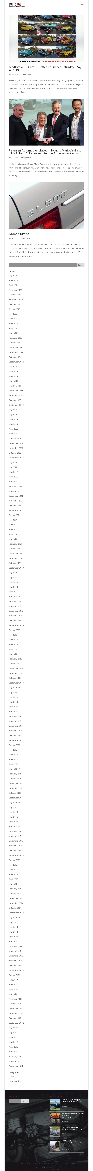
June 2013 (13, 979)
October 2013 (15, 965)
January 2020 (15, 606)
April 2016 (13, 821)
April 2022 (13, 476)
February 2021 (15, 543)
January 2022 (15, 491)
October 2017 (15, 735)
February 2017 (15, 773)
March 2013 (14, 994)
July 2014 (13, 922)
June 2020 (13, 582)
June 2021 (13, 524)
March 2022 (14, 481)
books (11, 1076)
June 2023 (13, 419)
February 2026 (15, 290)
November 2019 (16, 615)
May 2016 (13, 817)
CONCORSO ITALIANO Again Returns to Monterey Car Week (71, 1101)
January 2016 (15, 836)
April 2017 (13, 764)
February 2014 (15, 946)
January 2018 (15, 721)
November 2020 (16, 558)
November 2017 (16, 730)
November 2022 (16, 448)
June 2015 (13, 869)
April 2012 (13, 1047)
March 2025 (14, 333)
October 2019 (15, 620)
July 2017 (13, 750)
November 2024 (16, 352)
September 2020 (16, 568)
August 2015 (14, 860)
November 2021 (16, 500)
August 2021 (14, 515)
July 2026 (13, 275)
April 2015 (13, 879)
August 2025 (14, 309)
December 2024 (16, 347)
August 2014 (14, 917)
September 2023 (16, 405)
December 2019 (16, 611)
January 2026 (15, 294)
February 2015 (15, 888)
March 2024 (14, 381)
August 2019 (14, 630)
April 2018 (13, 706)
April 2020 (13, 591)
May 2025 (13, 323)
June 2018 (13, 697)
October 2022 (15, 453)
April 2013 (13, 989)
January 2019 (15, 663)
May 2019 (13, 644)
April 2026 (13, 285)
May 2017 (13, 759)
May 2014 (13, 932)
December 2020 (16, 553)
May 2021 (13, 529)
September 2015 (16, 855)
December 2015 (16, 841)
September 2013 (16, 970)
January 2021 (15, 548)
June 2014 (13, 927)
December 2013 (16, 955)
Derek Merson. (52, 1167)
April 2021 (13, 534)
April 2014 (13, 936)
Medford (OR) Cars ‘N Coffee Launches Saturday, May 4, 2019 (45, 68)
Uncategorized (25, 74)
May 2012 (13, 1042)
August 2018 (14, 687)
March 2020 (14, 596)
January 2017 (15, 778)
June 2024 (13, 371)
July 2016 (13, 807)
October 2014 (15, 908)
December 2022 (16, 443)
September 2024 (16, 361)
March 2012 (14, 1051)
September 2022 (16, 457)
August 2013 (14, 975)
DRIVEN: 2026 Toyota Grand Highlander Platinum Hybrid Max (72, 1128)
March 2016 (14, 826)
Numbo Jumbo (19, 234)
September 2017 (16, 740)
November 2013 (16, 960)
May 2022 (13, 472)
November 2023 (16, 395)
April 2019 (13, 649)
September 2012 (16, 1023)
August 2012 (14, 1027)
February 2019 (15, 658)
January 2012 (15, 1061)
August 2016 (14, 802)
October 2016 (15, 793)
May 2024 (13, 376)
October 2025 (15, 304)
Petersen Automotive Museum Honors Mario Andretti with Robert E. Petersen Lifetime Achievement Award (45, 151)
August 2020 (14, 572)
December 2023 (16, 390)
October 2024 (15, 357)
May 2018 (13, 702)
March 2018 (14, 711)
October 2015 (15, 850)
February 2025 (15, 338)
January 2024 (15, 385)
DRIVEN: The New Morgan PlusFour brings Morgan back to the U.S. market (73, 1143)
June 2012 (13, 1037)
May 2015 (13, 874)
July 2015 (13, 865)
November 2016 (16, 788)
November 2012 (16, 1013)
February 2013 (15, 999)
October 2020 (15, 563)
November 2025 (16, 299)
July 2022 (13, 467)
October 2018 (15, 678)
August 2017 (14, 745)
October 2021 (15, 505)
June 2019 (13, 639)
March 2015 (14, 884)
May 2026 (13, 280)
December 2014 (16, 898)
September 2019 (16, 625)
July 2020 (13, 577)
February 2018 (15, 716)
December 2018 (16, 668)
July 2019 (13, 635)
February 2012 (15, 1056)
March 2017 (14, 769)
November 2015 (16, 845)
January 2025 (15, 342)
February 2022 (15, 486)
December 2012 (16, 1008)
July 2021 (13, 520)
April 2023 (13, 429)
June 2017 (13, 754)
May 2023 (13, 424)
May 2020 (13, 587)
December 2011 (16, 1066)
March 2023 (14, 433)
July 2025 (13, 314)
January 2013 (15, 1003)
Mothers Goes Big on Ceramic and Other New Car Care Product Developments (73, 1115)
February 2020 (15, 601)
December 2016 (16, 783)
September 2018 (16, 682)
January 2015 (15, 893)
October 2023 (15, 400)
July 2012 (13, 1032)
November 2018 (16, 673)
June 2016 (13, 812)
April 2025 (13, 328)
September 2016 (16, 797)
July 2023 (13, 414)
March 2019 (14, 654)
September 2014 (16, 912)
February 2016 (15, 831)
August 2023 (14, 409)
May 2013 (13, 984)
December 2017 (16, 726)
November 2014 (16, 903)
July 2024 (13, 366)
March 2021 (14, 539)
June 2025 (13, 318)
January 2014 (15, 951)
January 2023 (15, 438)
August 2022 (14, 462)
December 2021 (16, 496)
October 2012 (15, 1018)
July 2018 (13, 692)
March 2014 (14, 941)
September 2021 (16, 510)
